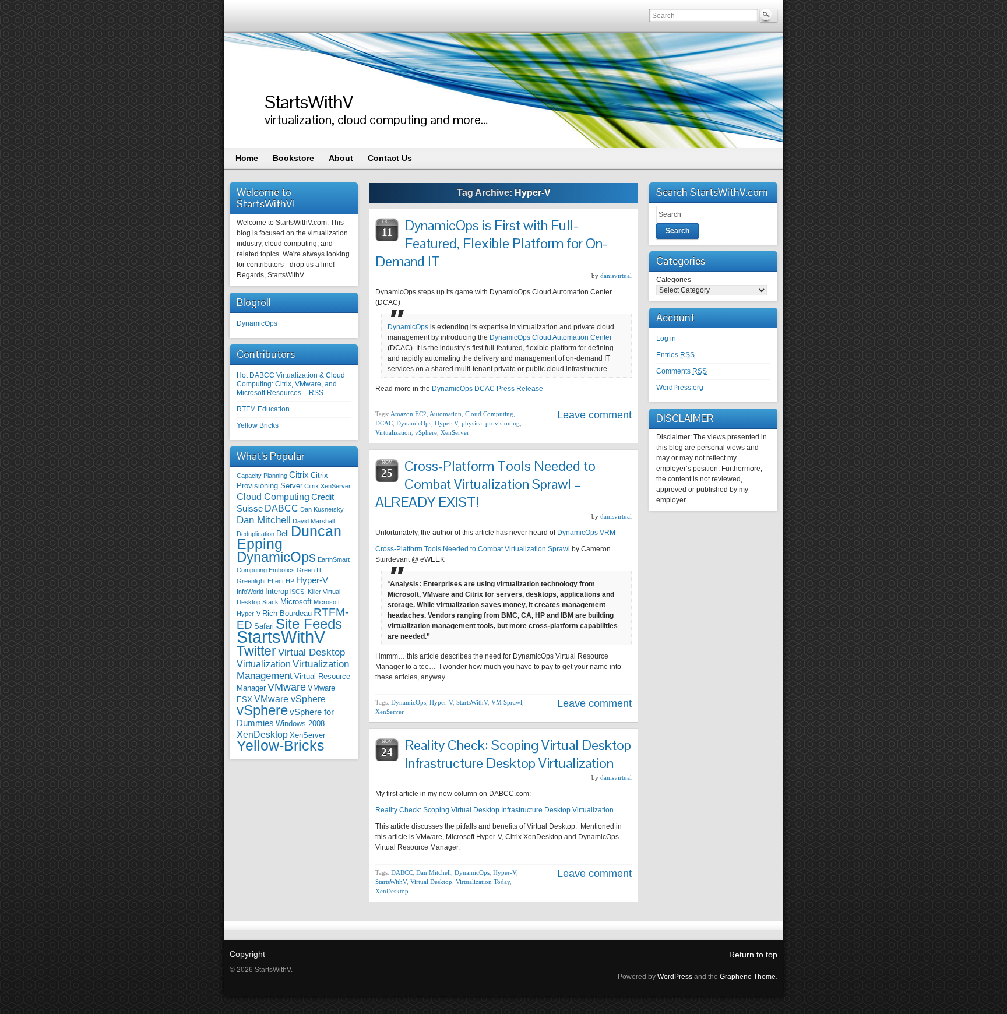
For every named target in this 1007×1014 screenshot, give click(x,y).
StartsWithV (309, 102)
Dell (282, 533)
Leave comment (594, 415)
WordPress (674, 977)
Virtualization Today (483, 881)
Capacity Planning (262, 475)
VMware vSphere (290, 698)
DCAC (384, 423)
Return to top (753, 954)
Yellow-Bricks (281, 746)
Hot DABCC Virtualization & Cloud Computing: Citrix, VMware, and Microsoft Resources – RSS (291, 384)
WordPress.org (679, 387)
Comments (681, 371)
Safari (264, 626)
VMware (286, 687)
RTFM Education (263, 409)
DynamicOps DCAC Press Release (487, 389)
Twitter (256, 651)
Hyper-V (312, 580)
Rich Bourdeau (287, 613)
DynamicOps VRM (586, 533)
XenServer (307, 735)
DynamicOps (257, 323)
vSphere (262, 710)
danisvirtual (616, 275)
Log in (666, 339)
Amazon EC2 (408, 413)
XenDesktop (262, 734)
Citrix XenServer (327, 486)
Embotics (282, 569)
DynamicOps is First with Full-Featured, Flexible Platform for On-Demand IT (491, 243)
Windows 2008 (300, 723)
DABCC (281, 508)
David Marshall (314, 520)
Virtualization (264, 664)
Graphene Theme (748, 977)
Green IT (309, 569)
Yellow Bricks (258, 425)
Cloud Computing (273, 496)
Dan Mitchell (264, 520)
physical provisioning (491, 423)
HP (290, 581)
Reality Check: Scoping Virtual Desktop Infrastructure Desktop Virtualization (517, 754)
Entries (675, 355)
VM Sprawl (506, 702)
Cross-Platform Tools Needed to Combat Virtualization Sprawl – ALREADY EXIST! (485, 484)
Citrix (299, 475)
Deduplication (255, 533)
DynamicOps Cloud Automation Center (551, 337)
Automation (445, 413)
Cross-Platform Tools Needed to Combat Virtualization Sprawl (472, 549)
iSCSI (298, 591)
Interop (276, 591)
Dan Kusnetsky (322, 509)
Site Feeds (309, 624)
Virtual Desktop (311, 652)
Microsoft (296, 601)
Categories (673, 280)
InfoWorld (250, 591)
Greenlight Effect (260, 581)
